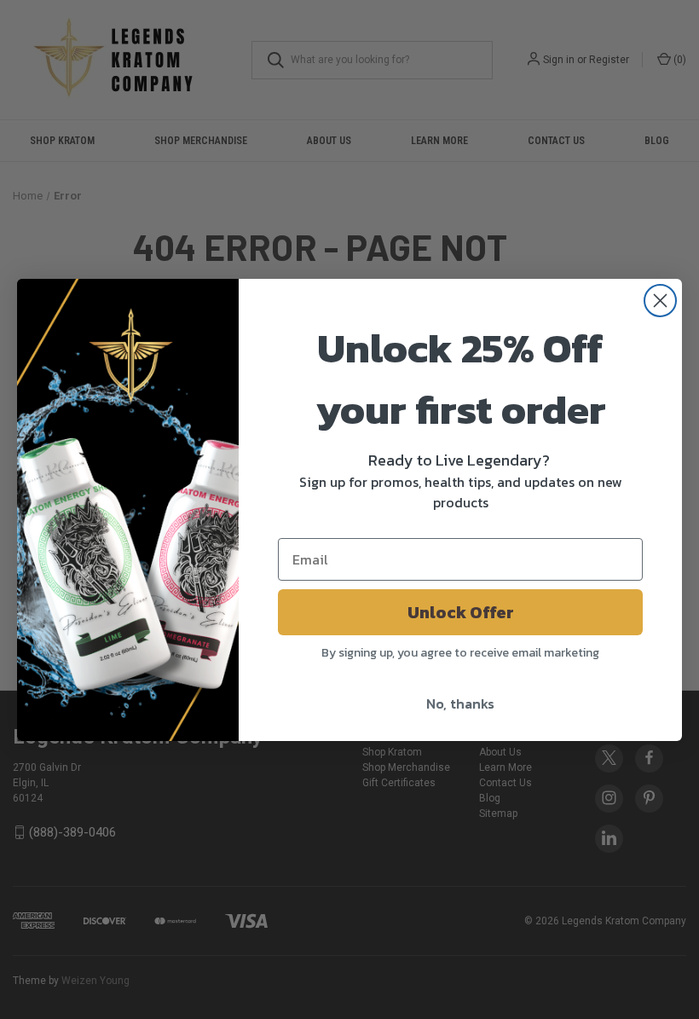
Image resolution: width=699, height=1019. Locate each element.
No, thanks (460, 703)
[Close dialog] (660, 301)
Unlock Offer (460, 612)
